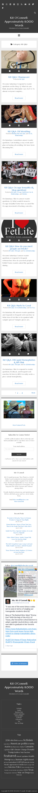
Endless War (19, 752)
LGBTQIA (19, 718)
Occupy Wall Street (23, 192)
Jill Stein (6, 762)
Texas (30, 770)
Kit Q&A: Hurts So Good (19, 288)
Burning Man (16, 133)
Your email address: (19, 446)
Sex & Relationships (29, 251)
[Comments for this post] (28, 71)
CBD (12, 749)
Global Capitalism (19, 714)
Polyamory (19, 719)
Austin (19, 710)
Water (32, 773)
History (13, 760)
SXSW (26, 770)
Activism (19, 708)
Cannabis (29, 746)
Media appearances (11, 765)
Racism (6, 770)
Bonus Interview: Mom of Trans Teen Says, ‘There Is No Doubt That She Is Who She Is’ (19, 525)
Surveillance (20, 770)
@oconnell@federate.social (22, 565)
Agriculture (7, 744)
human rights (22, 759)
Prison (32, 767)
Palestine (12, 767)
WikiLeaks (19, 775)
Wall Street (14, 773)
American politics (19, 743)
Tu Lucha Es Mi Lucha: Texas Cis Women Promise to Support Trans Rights (19, 519)
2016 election (11, 740)
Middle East (23, 765)
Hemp (7, 759)
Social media (12, 770)
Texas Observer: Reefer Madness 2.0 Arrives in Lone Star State (19, 551)
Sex (19, 721)
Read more (20, 98)
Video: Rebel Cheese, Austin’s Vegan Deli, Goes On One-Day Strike (19, 538)
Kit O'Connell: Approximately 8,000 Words (19, 21)
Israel (31, 759)
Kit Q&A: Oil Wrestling (19, 114)
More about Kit (19, 501)
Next (33, 393)
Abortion (20, 740)
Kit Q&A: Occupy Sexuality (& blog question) (19, 170)
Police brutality (26, 767)
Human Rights (19, 716)
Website (24, 194)
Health (31, 756)
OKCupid (17, 251)
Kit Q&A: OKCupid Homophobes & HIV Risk (19, 342)
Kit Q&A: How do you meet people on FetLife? (19, 229)
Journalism (12, 762)
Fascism (27, 752)
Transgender (7, 773)
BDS (12, 747)
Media (32, 762)
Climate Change (20, 750)
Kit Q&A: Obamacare (19, 60)
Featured (10, 756)
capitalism (7, 750)
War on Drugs (19, 723)
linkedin (27, 762)
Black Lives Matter (18, 747)
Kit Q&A (22, 79)
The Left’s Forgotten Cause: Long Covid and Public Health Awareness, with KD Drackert (19, 545)
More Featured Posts (19, 425)
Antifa (31, 744)
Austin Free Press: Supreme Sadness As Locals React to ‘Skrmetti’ (19, 532)
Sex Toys (32, 308)
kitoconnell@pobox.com (20, 500)
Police (18, 767)
